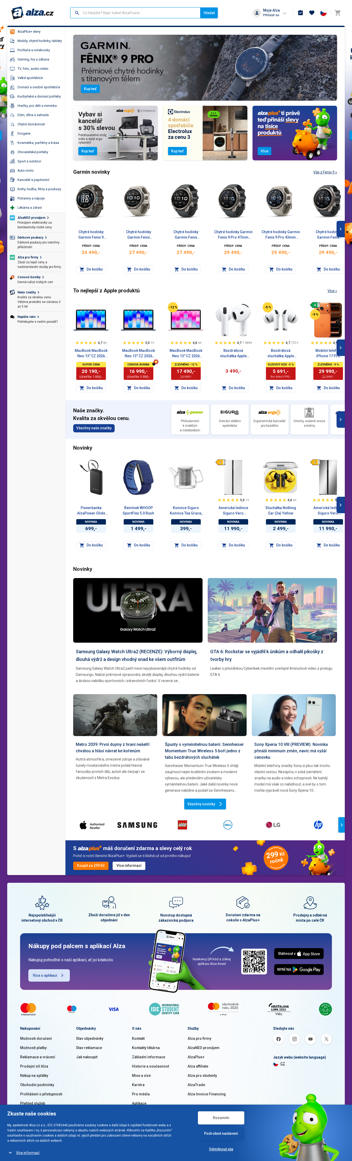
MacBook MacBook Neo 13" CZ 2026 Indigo (138, 353)
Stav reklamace (89, 1048)
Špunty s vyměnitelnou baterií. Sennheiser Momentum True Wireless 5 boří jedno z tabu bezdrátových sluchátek (204, 751)
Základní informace (148, 1057)
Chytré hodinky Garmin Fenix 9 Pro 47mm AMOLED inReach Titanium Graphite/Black (233, 235)
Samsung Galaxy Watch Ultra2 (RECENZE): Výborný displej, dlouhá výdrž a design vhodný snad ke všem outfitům (136, 655)
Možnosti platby (33, 1048)
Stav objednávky (89, 1038)
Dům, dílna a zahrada (33, 115)
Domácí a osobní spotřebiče (39, 87)
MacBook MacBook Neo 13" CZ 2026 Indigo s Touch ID (91, 353)
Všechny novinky (201, 804)
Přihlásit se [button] (271, 15)
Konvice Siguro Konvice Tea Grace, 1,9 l (186, 511)
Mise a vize (141, 1075)
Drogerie (24, 133)
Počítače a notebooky (34, 50)
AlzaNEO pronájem (204, 1048)
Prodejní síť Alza (34, 1066)
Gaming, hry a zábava (33, 59)
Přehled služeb (32, 1103)
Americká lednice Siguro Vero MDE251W (233, 511)
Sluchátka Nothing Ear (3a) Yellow (280, 510)
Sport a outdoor (29, 161)
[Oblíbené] (312, 13)
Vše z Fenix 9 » (325, 172)
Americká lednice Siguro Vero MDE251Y (328, 511)
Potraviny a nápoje (31, 198)
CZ (282, 1064)
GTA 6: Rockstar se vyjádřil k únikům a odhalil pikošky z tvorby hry (266, 655)
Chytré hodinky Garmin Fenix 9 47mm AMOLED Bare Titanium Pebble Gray (91, 235)
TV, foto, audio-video (33, 69)
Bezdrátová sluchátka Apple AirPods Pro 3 (280, 353)
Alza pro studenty (202, 1075)
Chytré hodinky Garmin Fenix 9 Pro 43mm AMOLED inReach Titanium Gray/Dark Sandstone (281, 235)
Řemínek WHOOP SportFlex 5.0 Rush (138, 510)
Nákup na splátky (34, 1075)
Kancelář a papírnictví (33, 180)
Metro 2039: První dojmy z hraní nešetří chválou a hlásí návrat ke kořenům (112, 747)
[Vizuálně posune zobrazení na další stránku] (341, 229)
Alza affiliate (198, 1066)
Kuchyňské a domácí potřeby (39, 96)
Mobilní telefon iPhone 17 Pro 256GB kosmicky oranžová (328, 353)
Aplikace (139, 1103)
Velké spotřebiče (30, 78)
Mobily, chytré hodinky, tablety (40, 41)
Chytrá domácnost (31, 124)
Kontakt (138, 1038)
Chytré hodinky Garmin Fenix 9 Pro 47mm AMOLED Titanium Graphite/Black (186, 235)
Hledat (209, 13)
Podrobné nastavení (221, 1133)
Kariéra (138, 1085)
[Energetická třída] (315, 305)
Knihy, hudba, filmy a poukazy (39, 189)
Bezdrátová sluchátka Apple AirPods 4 (233, 353)
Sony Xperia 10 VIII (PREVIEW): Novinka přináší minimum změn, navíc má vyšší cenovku (291, 751)
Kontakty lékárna (146, 1048)
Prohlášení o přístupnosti (41, 1094)
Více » (332, 291)
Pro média (141, 1094)
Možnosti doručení (36, 1038)
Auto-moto (26, 170)
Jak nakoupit (86, 1057)
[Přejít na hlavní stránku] (32, 12)
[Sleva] (173, 307)
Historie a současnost (150, 1066)
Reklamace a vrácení (37, 1057)
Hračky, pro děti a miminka (37, 106)
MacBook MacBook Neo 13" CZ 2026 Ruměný (186, 353)
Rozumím (221, 1118)
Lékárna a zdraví (30, 207)
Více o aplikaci (45, 975)
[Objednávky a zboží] (300, 13)
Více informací (27, 1153)
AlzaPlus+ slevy (29, 31)
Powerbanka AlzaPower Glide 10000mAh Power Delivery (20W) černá (91, 511)
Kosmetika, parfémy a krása (38, 143)
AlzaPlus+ (196, 1057)
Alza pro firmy (199, 1038)
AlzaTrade (196, 1085)
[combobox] (135, 12)
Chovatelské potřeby (33, 152)
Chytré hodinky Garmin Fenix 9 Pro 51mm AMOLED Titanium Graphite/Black (328, 235)
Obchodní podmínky (37, 1085)
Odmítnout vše (221, 1149)
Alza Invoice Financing (207, 1094)
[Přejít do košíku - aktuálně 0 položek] (337, 13)
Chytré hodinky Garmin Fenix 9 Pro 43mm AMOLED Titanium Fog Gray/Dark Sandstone (138, 235)
